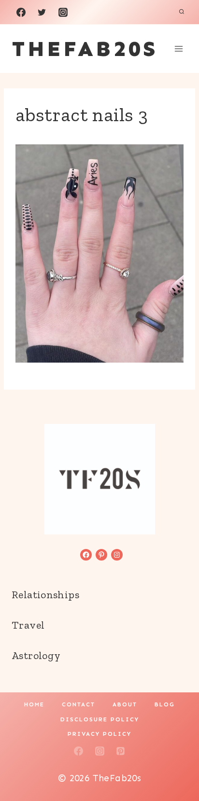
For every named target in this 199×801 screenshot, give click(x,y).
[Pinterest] (121, 751)
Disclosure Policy (99, 719)
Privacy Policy (99, 734)
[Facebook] (21, 12)
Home (34, 704)
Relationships (45, 594)
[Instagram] (63, 12)
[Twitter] (42, 12)
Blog (165, 704)
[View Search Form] (181, 12)
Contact (78, 704)
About (125, 704)
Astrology (36, 655)
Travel (28, 625)
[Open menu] (178, 48)
